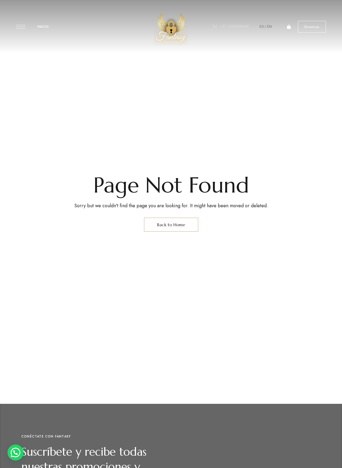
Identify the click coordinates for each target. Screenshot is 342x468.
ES (261, 26)
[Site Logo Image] (171, 28)
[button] (312, 27)
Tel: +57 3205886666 (230, 26)
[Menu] (20, 26)
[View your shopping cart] (288, 26)
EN (269, 26)
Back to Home (171, 224)
